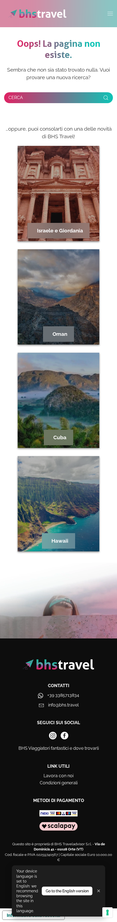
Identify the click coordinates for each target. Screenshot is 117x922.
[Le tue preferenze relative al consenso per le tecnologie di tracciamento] (107, 912)
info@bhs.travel (63, 705)
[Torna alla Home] (37, 13)
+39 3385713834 (63, 695)
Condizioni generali (59, 782)
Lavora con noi (58, 775)
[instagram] (53, 735)
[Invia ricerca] (106, 97)
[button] (110, 13)
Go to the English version (67, 891)
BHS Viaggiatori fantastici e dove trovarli (59, 748)
